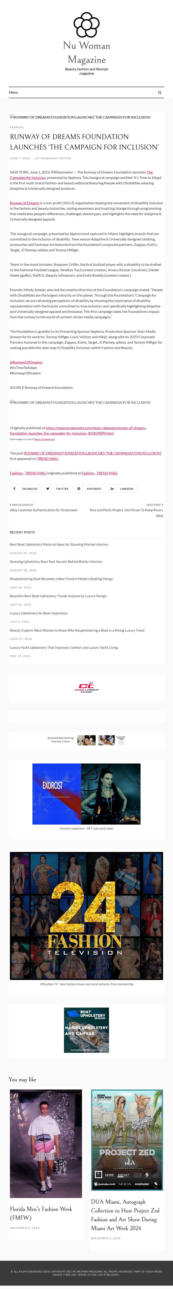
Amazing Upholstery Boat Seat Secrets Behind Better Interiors (56, 561)
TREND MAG (47, 458)
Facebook (30, 488)
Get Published (108, 1274)
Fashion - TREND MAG (28, 473)
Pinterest (94, 488)
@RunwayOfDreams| (26, 362)
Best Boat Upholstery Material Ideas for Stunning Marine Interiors (59, 544)
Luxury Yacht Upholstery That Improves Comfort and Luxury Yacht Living (64, 647)
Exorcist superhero (72, 828)
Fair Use (70, 1274)
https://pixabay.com (45, 439)
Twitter (62, 488)
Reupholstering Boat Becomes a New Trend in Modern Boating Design (61, 579)
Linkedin (126, 488)
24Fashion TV (49, 984)
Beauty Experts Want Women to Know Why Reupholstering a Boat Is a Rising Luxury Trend (77, 630)
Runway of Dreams (24, 203)
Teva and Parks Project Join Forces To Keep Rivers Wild (126, 513)
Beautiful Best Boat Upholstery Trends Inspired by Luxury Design (58, 596)
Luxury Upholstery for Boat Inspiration (38, 613)
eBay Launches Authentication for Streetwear (44, 510)
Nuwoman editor (56, 158)
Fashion (17, 127)
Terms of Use (87, 1274)
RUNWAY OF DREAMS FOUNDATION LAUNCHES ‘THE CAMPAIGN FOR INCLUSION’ (93, 453)
